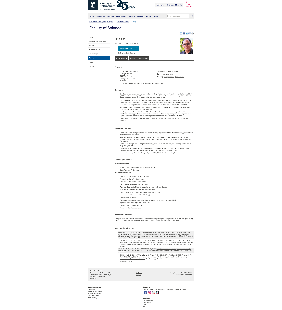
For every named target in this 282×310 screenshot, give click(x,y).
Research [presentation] (133, 58)
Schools (91, 45)
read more (175, 220)
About (156, 16)
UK (187, 2)
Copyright (91, 289)
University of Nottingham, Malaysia (101, 22)
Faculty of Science (123, 22)
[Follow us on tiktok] (157, 293)
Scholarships (93, 54)
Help (144, 306)
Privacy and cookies (95, 293)
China (188, 4)
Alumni (148, 16)
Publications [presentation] (143, 58)
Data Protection (93, 295)
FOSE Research (94, 49)
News (91, 62)
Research (131, 16)
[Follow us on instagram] (149, 293)
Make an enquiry (139, 274)
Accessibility (92, 298)
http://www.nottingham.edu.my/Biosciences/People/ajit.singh (141, 83)
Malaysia (189, 6)
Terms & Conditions (95, 291)
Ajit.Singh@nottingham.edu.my (173, 77)
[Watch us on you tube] (153, 293)
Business (140, 16)
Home (91, 37)
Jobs (144, 304)
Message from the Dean (97, 41)
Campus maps (148, 300)
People (91, 58)
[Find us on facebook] (145, 293)
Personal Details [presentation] (121, 58)
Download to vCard (125, 48)
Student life (100, 16)
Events (91, 66)
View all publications (127, 261)
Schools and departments (116, 16)
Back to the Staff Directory (127, 53)
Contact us (147, 302)
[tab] (121, 58)
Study (92, 16)
